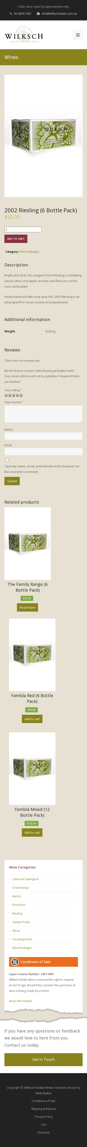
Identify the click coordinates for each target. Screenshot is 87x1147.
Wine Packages (29, 252)
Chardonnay (20, 888)
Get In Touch (43, 1059)
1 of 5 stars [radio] (6, 395)
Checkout (43, 1132)
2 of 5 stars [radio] (8, 395)
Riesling (17, 913)
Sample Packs (21, 922)
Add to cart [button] (32, 719)
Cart (43, 1125)
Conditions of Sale (43, 1101)
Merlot (16, 896)
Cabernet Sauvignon (25, 879)
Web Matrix (43, 1093)
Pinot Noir (19, 905)
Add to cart (16, 238)
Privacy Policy (43, 1117)
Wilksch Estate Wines (39, 1087)
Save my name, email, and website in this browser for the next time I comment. (42, 469)
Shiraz (16, 931)
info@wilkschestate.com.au (59, 14)
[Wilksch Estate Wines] (24, 34)
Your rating (13, 390)
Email (8, 445)
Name (8, 429)
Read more (27, 607)
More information (20, 1001)
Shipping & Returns (43, 1109)
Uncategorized (22, 939)
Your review (13, 402)
